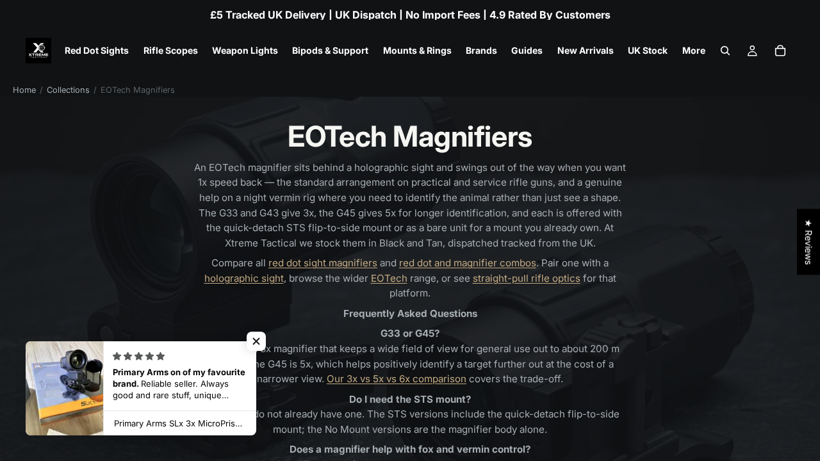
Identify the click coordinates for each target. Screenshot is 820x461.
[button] (256, 341)
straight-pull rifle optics (526, 278)
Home (24, 90)
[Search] (725, 50)
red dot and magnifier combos (467, 263)
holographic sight (244, 278)
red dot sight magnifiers (322, 263)
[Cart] (780, 50)
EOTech (389, 278)
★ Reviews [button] (808, 241)
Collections (68, 90)
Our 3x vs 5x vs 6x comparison (396, 379)
